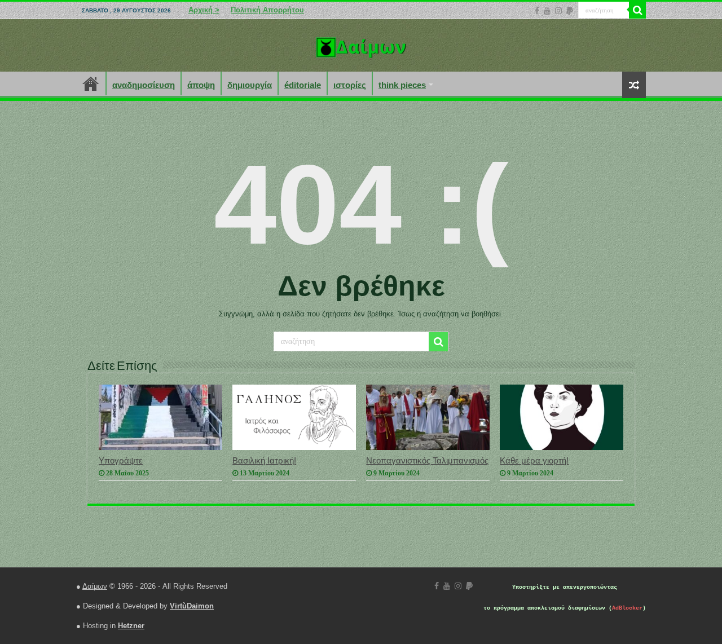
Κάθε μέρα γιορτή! (534, 460)
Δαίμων (94, 586)
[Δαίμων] (361, 45)
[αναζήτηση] (637, 10)
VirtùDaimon (192, 606)
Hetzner (131, 625)
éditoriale (302, 85)
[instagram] (558, 10)
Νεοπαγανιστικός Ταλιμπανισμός (427, 460)
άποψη (201, 85)
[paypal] (569, 10)
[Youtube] (547, 10)
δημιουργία (249, 85)
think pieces (402, 85)
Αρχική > (203, 10)
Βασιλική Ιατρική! (264, 460)
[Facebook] (537, 10)
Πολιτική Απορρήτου (267, 10)
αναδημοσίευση (143, 85)
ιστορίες (349, 85)
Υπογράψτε (121, 460)
